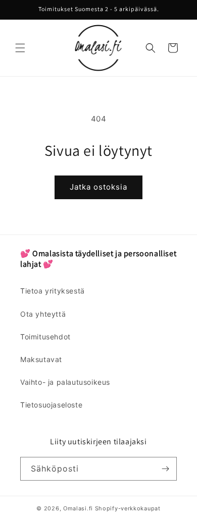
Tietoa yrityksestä (52, 290)
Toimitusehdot (45, 336)
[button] (20, 48)
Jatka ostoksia (98, 187)
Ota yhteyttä (43, 314)
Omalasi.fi (78, 508)
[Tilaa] (165, 469)
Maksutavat (41, 359)
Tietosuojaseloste (51, 404)
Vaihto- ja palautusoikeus (65, 382)
